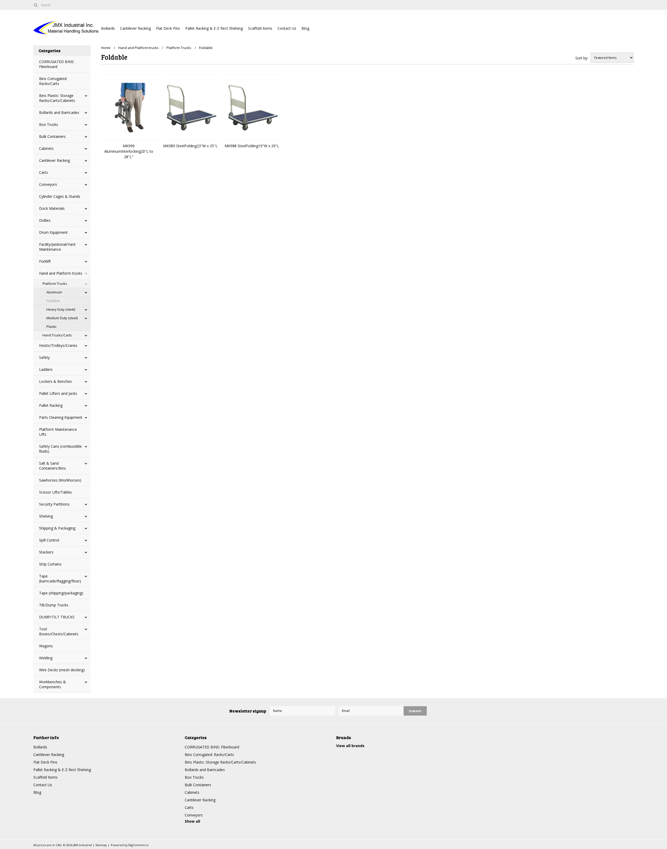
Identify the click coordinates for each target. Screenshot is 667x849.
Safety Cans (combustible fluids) (60, 449)
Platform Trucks (54, 283)
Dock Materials (52, 208)
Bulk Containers (52, 136)
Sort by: (581, 58)
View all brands (350, 745)
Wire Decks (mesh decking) (62, 669)
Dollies (45, 220)
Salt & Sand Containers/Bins (52, 466)
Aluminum (54, 292)
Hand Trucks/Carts (57, 335)
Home (105, 47)
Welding (45, 657)
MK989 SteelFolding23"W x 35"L (190, 145)
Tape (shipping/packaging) (61, 592)
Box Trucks (48, 124)
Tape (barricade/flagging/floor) (60, 578)
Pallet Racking (51, 405)
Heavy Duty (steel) (60, 309)
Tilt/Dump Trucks (53, 604)
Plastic (51, 326)
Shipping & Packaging (57, 528)
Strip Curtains (50, 564)
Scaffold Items (260, 28)
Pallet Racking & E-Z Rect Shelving (214, 28)
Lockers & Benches (55, 381)
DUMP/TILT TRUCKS (57, 616)
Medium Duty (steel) (62, 318)
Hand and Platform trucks (60, 273)
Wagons (46, 645)
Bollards (108, 28)
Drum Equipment (53, 232)
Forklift (45, 261)
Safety (44, 357)
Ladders (46, 369)
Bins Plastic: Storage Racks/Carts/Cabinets (57, 98)
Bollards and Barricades (59, 112)
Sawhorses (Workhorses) (60, 480)
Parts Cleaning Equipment (60, 417)
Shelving (46, 516)
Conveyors (48, 184)
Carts (43, 172)
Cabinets (46, 148)
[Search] (35, 5)
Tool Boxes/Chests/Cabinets (58, 631)
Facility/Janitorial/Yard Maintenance (57, 247)
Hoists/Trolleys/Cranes (58, 345)
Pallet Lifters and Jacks (58, 393)
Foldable (53, 300)
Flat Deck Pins (168, 28)
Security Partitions (54, 504)
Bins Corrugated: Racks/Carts (53, 81)
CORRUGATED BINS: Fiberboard (56, 64)
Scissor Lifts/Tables (55, 492)
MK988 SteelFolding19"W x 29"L (252, 145)
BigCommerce (138, 845)
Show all (192, 821)
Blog (305, 28)
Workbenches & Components (52, 684)
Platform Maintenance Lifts (58, 432)
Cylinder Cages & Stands (59, 196)
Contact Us (286, 28)
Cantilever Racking (135, 28)
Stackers (46, 552)
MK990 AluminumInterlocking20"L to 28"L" (128, 151)
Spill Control (49, 540)
